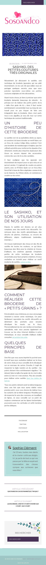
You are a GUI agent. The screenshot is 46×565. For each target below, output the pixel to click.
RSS (24, 559)
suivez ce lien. (25, 262)
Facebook (23, 420)
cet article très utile (19, 337)
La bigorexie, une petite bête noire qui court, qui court (23, 503)
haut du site (22, 563)
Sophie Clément (25, 448)
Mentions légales (34, 559)
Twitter (23, 424)
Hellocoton (23, 431)
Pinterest (23, 428)
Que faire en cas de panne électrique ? (23, 490)
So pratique (14, 63)
